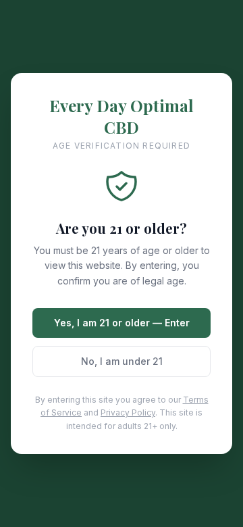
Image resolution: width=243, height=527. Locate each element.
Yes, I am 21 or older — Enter (122, 322)
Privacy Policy (128, 412)
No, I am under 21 (122, 361)
